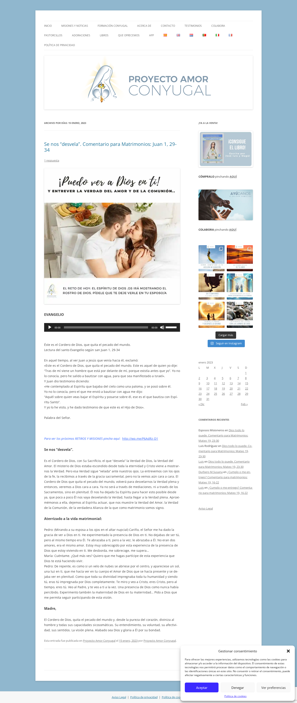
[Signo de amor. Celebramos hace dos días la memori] (212, 286)
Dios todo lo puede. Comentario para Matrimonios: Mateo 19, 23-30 (223, 435)
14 (238, 383)
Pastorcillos (53, 35)
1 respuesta (51, 160)
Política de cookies (235, 696)
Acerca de (144, 26)
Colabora (218, 26)
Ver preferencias (273, 687)
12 (223, 383)
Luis (201, 461)
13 (231, 383)
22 (246, 388)
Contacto (168, 26)
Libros (104, 35)
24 (207, 394)
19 (223, 388)
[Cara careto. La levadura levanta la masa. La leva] (240, 258)
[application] (112, 327)
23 (200, 394)
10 (207, 383)
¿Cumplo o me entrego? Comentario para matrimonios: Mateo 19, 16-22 (225, 477)
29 (246, 394)
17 (207, 388)
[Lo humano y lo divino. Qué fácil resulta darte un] (212, 315)
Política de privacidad (59, 45)
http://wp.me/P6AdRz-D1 (140, 438)
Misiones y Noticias (74, 26)
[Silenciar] (162, 327)
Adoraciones (81, 35)
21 (238, 388)
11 (215, 383)
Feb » (244, 404)
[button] (288, 651)
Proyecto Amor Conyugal (99, 641)
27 (231, 394)
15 (246, 383)
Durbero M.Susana (211, 472)
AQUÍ (233, 176)
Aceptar (201, 687)
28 (238, 394)
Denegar (237, 687)
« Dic (201, 404)
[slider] (172, 327)
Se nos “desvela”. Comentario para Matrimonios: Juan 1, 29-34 (110, 147)
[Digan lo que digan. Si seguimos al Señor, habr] (240, 286)
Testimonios (193, 26)
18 (215, 388)
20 (231, 388)
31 (207, 399)
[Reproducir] (50, 327)
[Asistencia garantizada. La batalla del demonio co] (240, 315)
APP (151, 35)
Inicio (48, 26)
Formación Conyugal (113, 26)
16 (200, 388)
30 (200, 399)
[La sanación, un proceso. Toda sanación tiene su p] (212, 258)
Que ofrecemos (129, 35)
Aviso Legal (206, 508)
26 (223, 394)
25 (215, 394)
